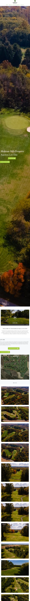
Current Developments (16, 4)
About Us (10, 4)
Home (7, 4)
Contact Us (22, 4)
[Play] (1, 324)
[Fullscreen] (28, 324)
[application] (15, 318)
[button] (15, 317)
